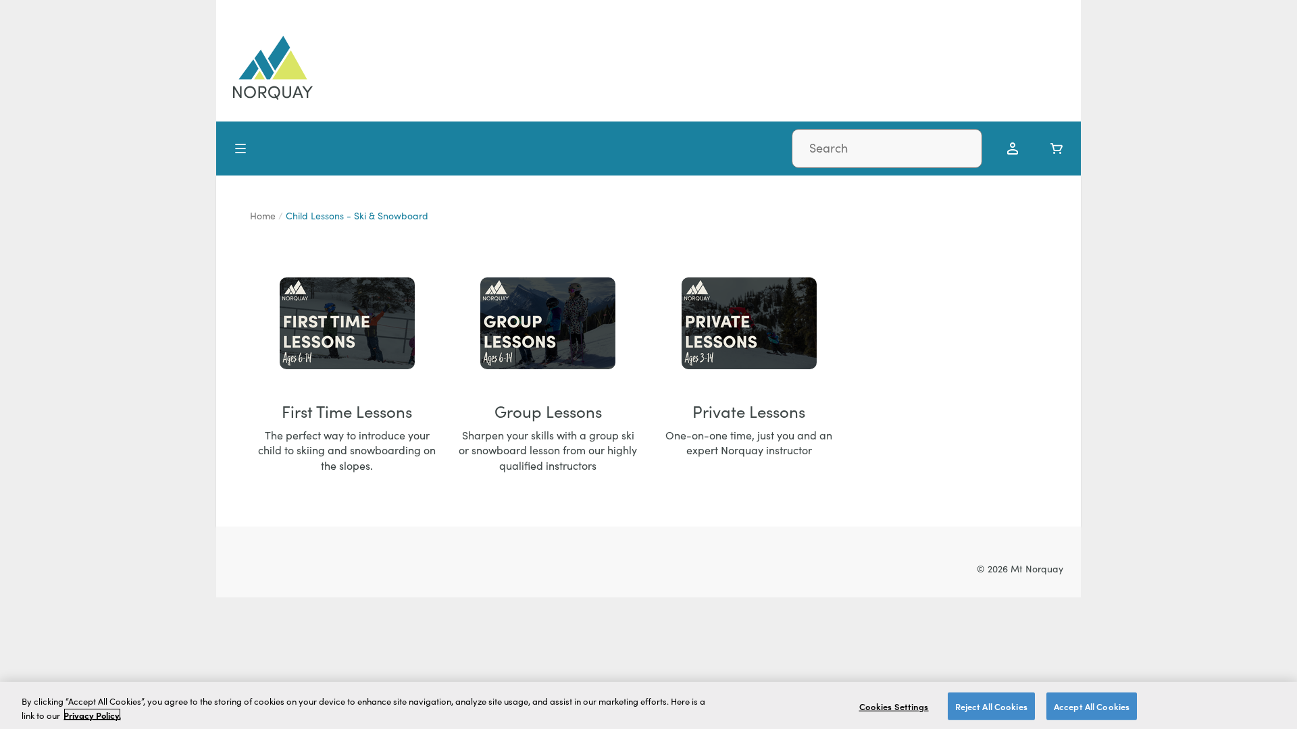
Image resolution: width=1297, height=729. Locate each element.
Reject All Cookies (991, 706)
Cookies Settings (894, 706)
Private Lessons (748, 411)
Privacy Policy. (92, 714)
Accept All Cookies (1091, 706)
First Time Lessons (347, 411)
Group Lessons (548, 411)
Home (263, 215)
